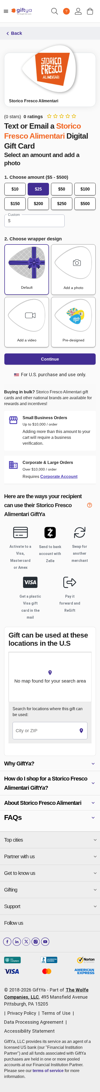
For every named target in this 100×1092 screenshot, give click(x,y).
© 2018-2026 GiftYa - (26, 990)
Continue (50, 359)
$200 (38, 204)
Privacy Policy (21, 1013)
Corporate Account (58, 476)
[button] (50, 763)
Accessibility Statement (29, 1031)
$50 (61, 189)
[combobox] (44, 731)
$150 (15, 204)
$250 (61, 204)
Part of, (46, 997)
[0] (90, 11)
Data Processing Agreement (33, 1022)
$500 (85, 204)
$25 (38, 189)
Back (16, 33)
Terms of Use (56, 1013)
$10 (15, 189)
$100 (85, 189)
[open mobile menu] (6, 11)
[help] (91, 506)
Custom (14, 215)
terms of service (48, 1070)
